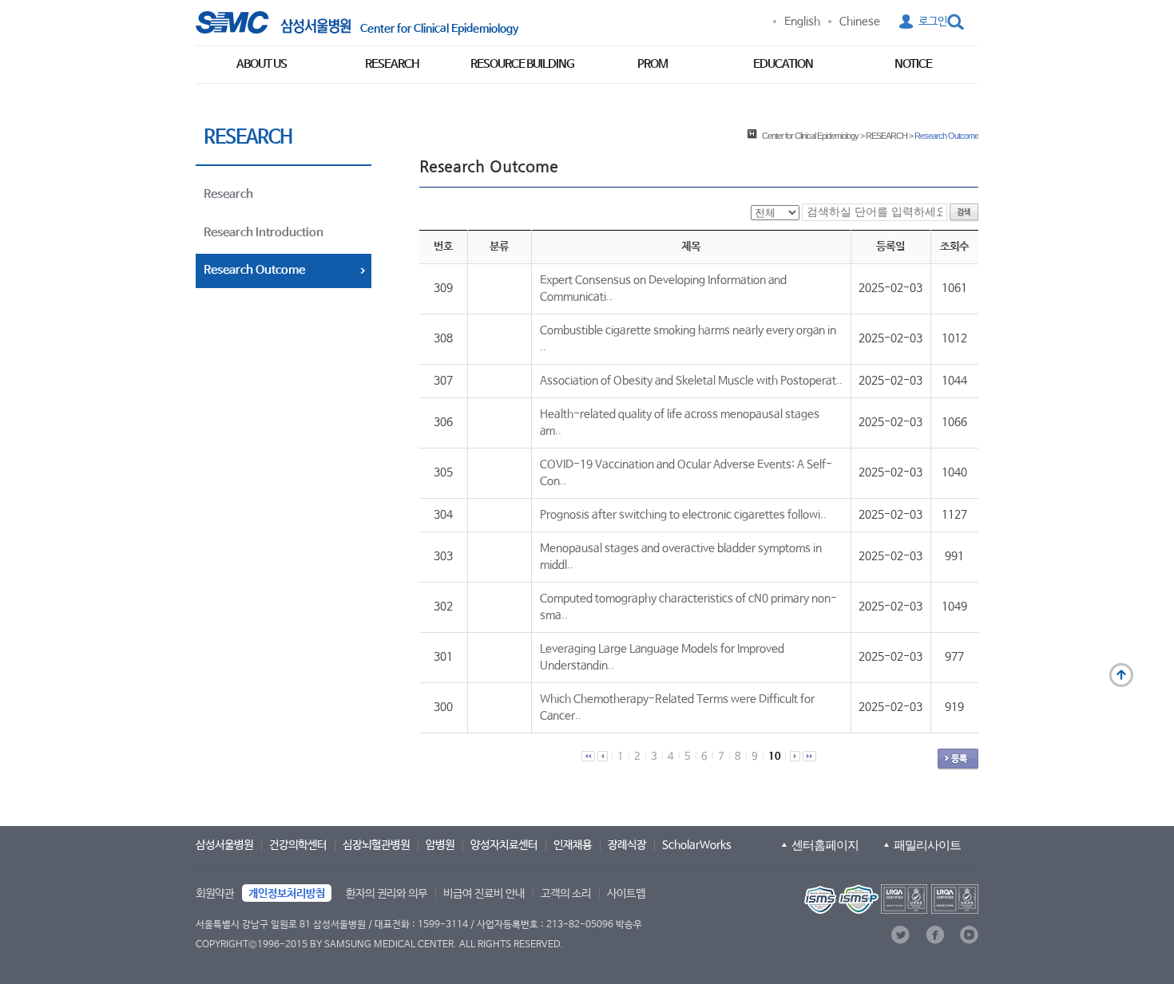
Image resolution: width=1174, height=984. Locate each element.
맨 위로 (1121, 675)
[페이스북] (935, 935)
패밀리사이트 (927, 845)
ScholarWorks (697, 845)
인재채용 (572, 845)
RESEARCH (392, 64)
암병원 (440, 845)
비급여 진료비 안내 (484, 893)
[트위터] (900, 935)
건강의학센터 (298, 845)
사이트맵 (626, 893)
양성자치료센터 (503, 845)
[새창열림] (889, 899)
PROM (652, 64)
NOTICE (913, 64)
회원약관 (215, 893)
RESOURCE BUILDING (522, 64)
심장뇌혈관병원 (376, 845)
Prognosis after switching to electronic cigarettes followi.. (683, 514)
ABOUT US (261, 64)
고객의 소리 (566, 893)
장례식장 (627, 845)
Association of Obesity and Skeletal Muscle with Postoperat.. (691, 380)
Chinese (859, 21)
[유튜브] (969, 935)
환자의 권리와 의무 (386, 893)
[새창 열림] (273, 22)
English (802, 21)
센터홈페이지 (825, 845)
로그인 (932, 21)
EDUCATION (783, 64)
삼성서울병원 (224, 845)
